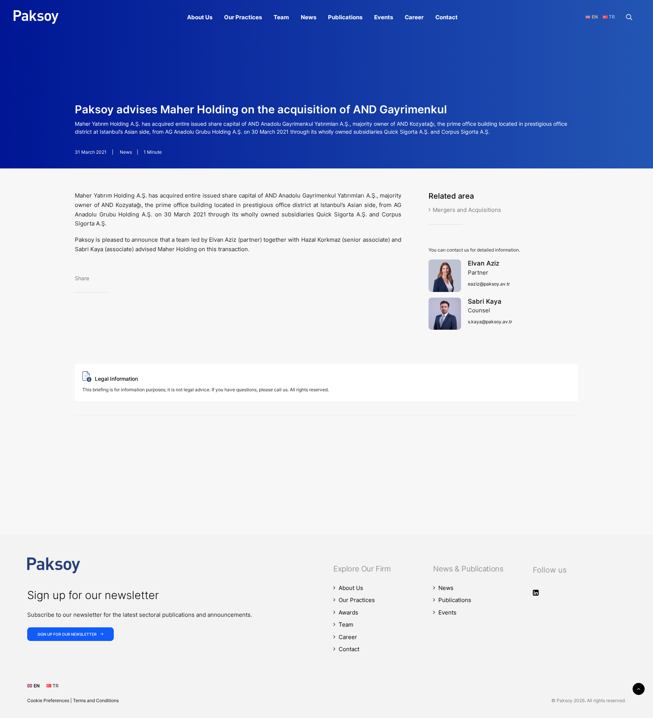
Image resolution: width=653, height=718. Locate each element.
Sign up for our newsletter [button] (66, 634)
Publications (345, 17)
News (308, 17)
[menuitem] (200, 17)
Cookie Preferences (48, 700)
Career (414, 17)
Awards (348, 612)
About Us (199, 17)
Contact (446, 17)
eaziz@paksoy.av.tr (489, 284)
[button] (632, 17)
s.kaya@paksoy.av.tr (490, 321)
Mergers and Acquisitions (467, 209)
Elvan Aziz (483, 263)
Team (281, 17)
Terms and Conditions (96, 700)
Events (383, 17)
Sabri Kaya (484, 301)
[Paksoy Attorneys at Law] (36, 17)
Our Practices (243, 17)
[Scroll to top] (639, 688)
